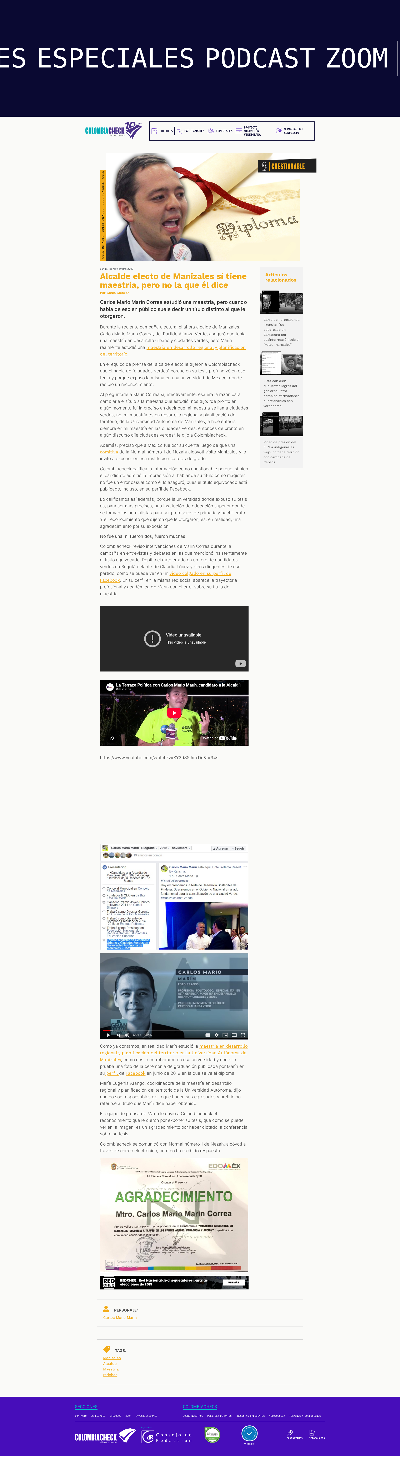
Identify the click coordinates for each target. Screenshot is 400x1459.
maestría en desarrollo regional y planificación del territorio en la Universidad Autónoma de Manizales (174, 1053)
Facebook (135, 1073)
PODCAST (259, 58)
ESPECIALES (115, 58)
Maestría (111, 1369)
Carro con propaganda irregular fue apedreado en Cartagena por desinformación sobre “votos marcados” (282, 332)
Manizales (112, 1358)
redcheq (110, 1375)
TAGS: (120, 1350)
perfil (112, 1073)
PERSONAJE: (126, 1310)
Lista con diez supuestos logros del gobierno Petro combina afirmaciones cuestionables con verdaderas (281, 393)
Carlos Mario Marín (120, 1317)
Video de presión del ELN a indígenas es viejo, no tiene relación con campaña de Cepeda (281, 452)
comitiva (109, 451)
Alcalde (110, 1363)
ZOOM (356, 58)
